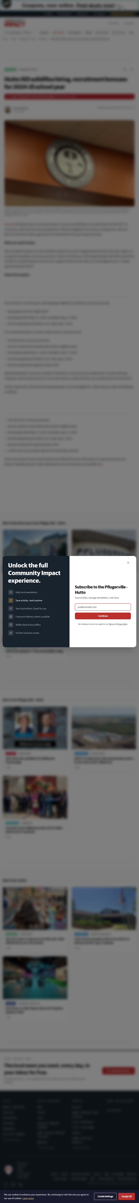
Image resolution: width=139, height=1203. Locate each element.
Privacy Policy (122, 624)
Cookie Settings (105, 1196)
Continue (103, 616)
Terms (111, 624)
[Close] (128, 562)
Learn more (28, 1198)
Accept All (127, 1196)
